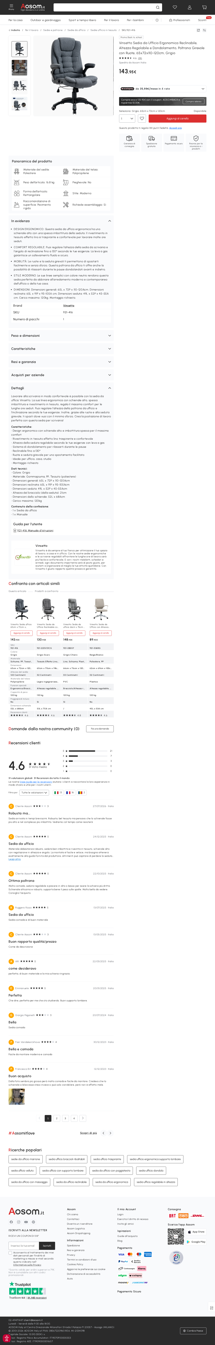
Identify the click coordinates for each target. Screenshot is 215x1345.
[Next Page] (82, 1118)
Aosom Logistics (76, 1228)
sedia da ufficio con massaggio (29, 1182)
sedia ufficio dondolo (151, 1170)
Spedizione (73, 1245)
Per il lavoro (111, 20)
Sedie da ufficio (76, 30)
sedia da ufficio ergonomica (111, 1182)
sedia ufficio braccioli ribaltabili (67, 1159)
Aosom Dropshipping (79, 1233)
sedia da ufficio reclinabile (71, 1182)
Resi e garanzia (76, 1250)
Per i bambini (135, 20)
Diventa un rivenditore (80, 1223)
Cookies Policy (75, 1264)
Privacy (71, 1255)
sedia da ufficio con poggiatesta (111, 1170)
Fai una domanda (100, 728)
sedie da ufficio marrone (25, 1159)
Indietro (15, 30)
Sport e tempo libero (82, 20)
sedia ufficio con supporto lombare (62, 1170)
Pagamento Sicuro (129, 1291)
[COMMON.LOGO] (33, 7)
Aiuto (70, 1278)
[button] (61, 220)
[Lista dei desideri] (175, 7)
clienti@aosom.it (33, 1320)
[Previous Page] (39, 1118)
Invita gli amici (125, 1223)
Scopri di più (88, 1133)
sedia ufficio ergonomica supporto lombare (155, 1159)
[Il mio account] (190, 7)
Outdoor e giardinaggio (46, 20)
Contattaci (73, 1219)
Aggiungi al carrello (177, 118)
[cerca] (157, 7)
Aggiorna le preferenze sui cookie (86, 1269)
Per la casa (16, 20)
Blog (119, 1240)
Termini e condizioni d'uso (82, 1259)
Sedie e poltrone (52, 30)
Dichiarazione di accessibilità (83, 1274)
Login (120, 1214)
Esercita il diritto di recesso (132, 1219)
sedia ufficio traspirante (107, 1159)
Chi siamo (72, 1214)
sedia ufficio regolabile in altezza (156, 1182)
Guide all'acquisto (127, 1236)
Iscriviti (47, 1245)
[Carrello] (204, 7)
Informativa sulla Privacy (27, 1264)
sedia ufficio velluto (22, 1170)
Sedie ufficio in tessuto (104, 30)
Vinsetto (68, 305)
